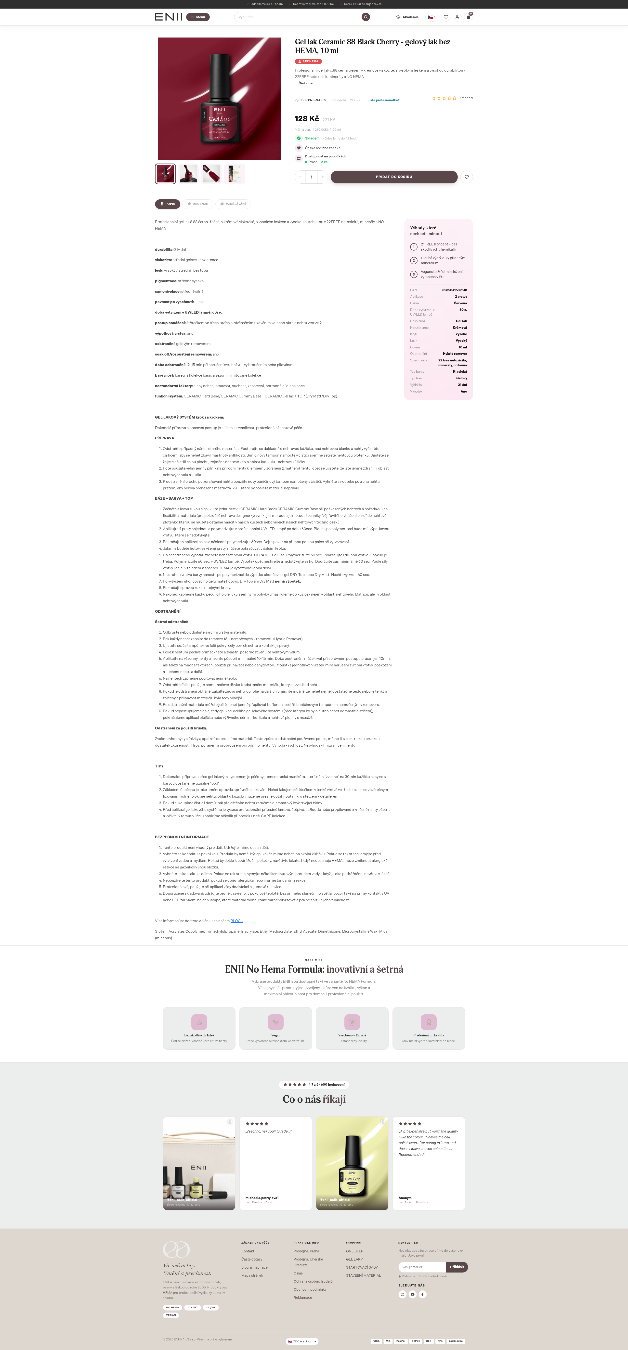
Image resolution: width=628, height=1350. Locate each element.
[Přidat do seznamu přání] (466, 177)
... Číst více (304, 83)
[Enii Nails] (168, 16)
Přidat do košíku (394, 177)
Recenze (200, 204)
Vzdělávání (236, 204)
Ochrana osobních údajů (313, 1281)
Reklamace (303, 1297)
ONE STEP (354, 1251)
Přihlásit (457, 1267)
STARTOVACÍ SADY (362, 1267)
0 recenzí (465, 98)
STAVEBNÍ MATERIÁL (363, 1275)
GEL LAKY (354, 1259)
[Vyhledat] (366, 17)
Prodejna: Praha (306, 1251)
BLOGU (237, 921)
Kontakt (247, 1251)
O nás (298, 1273)
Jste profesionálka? (384, 100)
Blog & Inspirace (254, 1267)
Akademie (411, 17)
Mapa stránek (252, 1275)
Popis (170, 204)
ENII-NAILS (317, 100)
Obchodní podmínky (310, 1289)
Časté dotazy (251, 1259)
